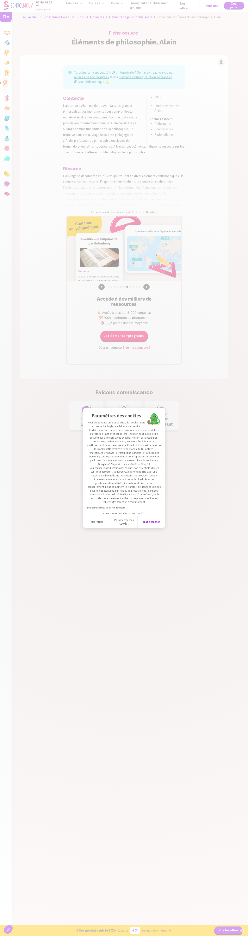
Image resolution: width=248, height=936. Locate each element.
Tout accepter (151, 521)
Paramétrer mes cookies (124, 522)
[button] (8, 929)
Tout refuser (96, 521)
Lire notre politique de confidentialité (106, 507)
